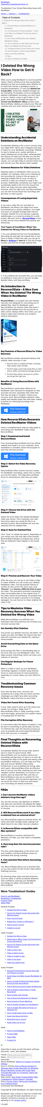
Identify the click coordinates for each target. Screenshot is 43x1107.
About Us (20, 1062)
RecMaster (5, 2)
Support (18, 4)
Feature (4, 4)
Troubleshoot (23, 13)
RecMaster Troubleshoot (11, 898)
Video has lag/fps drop (16, 962)
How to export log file (15, 925)
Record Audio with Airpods (17, 995)
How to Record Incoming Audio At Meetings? (24, 986)
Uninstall (29, 1079)
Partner (37, 1062)
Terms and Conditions (28, 1081)
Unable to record (13, 928)
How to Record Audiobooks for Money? (22, 998)
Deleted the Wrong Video (17, 910)
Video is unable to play (16, 956)
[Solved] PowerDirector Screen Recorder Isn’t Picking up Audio (23, 972)
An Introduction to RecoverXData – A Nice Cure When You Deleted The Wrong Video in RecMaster (21, 33)
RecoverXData (28, 218)
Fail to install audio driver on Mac (20, 1013)
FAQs (9, 56)
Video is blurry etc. (14, 950)
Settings (12, 240)
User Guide (16, 1077)
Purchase (11, 4)
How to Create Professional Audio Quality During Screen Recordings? (23, 982)
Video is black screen (15, 953)
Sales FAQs (5, 903)
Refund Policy (12, 1083)
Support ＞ (13, 13)
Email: (4, 1055)
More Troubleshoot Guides (17, 59)
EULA (3, 1083)
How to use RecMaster (10, 896)
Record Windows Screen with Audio (16, 1070)
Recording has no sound (16, 1019)
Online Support (18, 1079)
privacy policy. (20, 1100)
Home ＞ (4, 13)
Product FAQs (6, 900)
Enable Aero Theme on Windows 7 (20, 921)
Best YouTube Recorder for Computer (18, 1071)
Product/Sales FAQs (29, 1077)
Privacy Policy (12, 1081)
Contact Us (29, 1062)
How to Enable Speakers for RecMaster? (22, 1004)
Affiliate (4, 1064)
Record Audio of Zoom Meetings (19, 1001)
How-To (25, 4)
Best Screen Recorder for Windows (23, 1068)
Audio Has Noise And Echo (17, 1016)
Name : (4, 1057)
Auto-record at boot (14, 918)
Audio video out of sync (16, 1022)
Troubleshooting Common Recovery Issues (23, 48)
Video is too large (14, 959)
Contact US (11, 1040)
